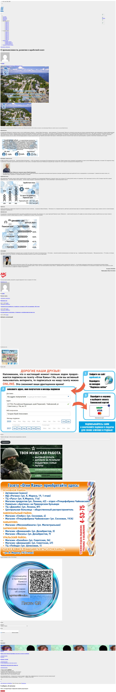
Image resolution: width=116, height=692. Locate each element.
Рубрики (2, 624)
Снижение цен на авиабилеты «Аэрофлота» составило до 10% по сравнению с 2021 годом (20, 306)
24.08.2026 (2, 667)
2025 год (7, 28)
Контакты (5, 17)
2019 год (7, 22)
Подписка (5, 18)
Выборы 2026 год (9, 43)
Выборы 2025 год (9, 42)
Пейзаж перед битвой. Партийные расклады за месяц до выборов (14, 653)
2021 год (7, 24)
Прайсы (4, 19)
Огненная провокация (5, 647)
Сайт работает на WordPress (6, 683)
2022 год (7, 25)
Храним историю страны (8, 44)
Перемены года (3, 281)
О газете (4, 16)
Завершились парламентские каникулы (9, 665)
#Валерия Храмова (10, 65)
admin (3, 63)
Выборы (2, 651)
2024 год (7, 27)
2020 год (7, 23)
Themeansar (23, 683)
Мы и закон (2, 645)
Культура (2, 657)
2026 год (7, 29)
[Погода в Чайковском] (9, 631)
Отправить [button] (2, 690)
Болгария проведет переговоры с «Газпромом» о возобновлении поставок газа (17, 312)
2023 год (7, 26)
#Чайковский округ (18, 65)
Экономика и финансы (5, 46)
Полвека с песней (4, 659)
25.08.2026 (2, 650)
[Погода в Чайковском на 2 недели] (15, 632)
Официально (5, 40)
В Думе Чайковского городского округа (8, 662)
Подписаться (5, 442)
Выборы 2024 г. (8, 41)
